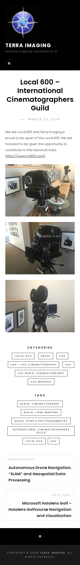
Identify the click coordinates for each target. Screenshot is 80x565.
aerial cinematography (40, 404)
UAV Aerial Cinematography (41, 373)
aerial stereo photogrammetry (41, 421)
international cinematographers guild (41, 431)
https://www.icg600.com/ (25, 156)
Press (45, 356)
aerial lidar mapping (41, 412)
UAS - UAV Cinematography (33, 364)
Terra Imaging (28, 45)
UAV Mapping (41, 381)
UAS (62, 356)
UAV (68, 364)
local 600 (34, 441)
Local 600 (23, 356)
